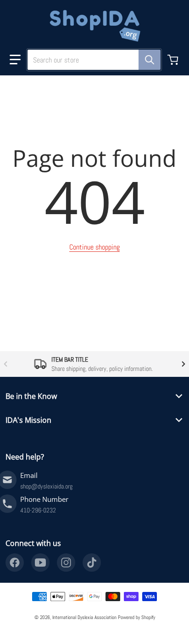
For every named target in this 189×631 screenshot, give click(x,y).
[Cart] (173, 59)
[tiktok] (92, 562)
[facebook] (15, 562)
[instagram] (66, 562)
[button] (15, 60)
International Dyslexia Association (84, 617)
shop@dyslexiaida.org (46, 486)
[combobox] (90, 60)
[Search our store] (150, 60)
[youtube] (40, 562)
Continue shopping (94, 247)
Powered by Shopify (136, 617)
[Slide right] (183, 364)
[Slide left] (5, 364)
